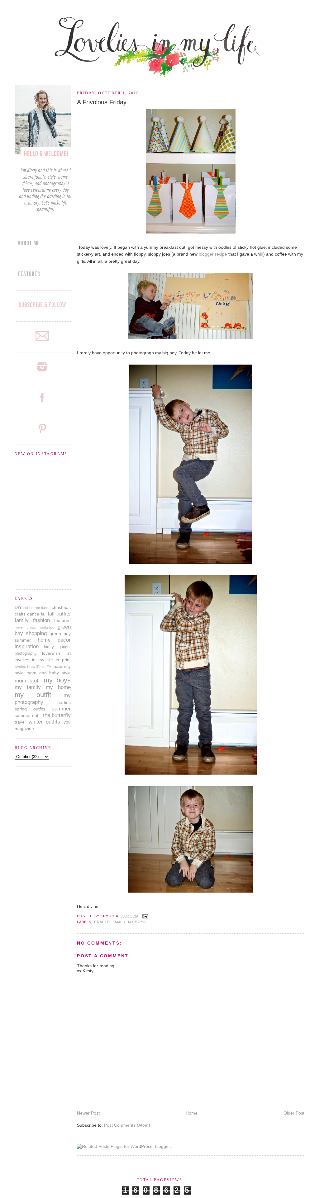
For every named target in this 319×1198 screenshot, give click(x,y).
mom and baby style (48, 672)
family (119, 922)
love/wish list (56, 653)
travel (20, 721)
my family (28, 687)
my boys (137, 922)
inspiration (27, 646)
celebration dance (36, 608)
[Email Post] (144, 916)
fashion (41, 620)
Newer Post (88, 1113)
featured (62, 620)
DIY (18, 607)
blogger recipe (213, 254)
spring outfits (30, 708)
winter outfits (44, 722)
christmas (61, 607)
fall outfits (59, 614)
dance (33, 613)
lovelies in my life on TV (33, 666)
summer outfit (28, 715)
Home (192, 1113)
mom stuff (27, 681)
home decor (54, 640)
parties (64, 702)
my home (58, 687)
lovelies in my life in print (43, 659)
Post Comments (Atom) (127, 1125)
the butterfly (57, 715)
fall (43, 613)
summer (61, 709)
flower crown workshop (35, 627)
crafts (102, 922)
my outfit (33, 695)
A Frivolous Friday (101, 102)
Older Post (293, 1113)
